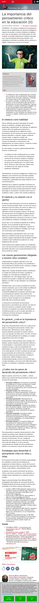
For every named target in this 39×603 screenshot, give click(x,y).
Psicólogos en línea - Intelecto (15, 532)
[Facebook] (8, 568)
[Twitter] (12, 568)
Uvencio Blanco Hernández (18, 575)
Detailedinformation (9, 598)
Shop (4, 1)
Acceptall (31, 598)
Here (29, 589)
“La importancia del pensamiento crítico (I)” (18, 528)
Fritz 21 (6, 74)
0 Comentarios (33, 25)
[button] (12, 2)
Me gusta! (25, 25)
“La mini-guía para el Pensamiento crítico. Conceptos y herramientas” (21, 534)
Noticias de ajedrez (18, 8)
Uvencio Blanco (10, 564)
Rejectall (20, 598)
